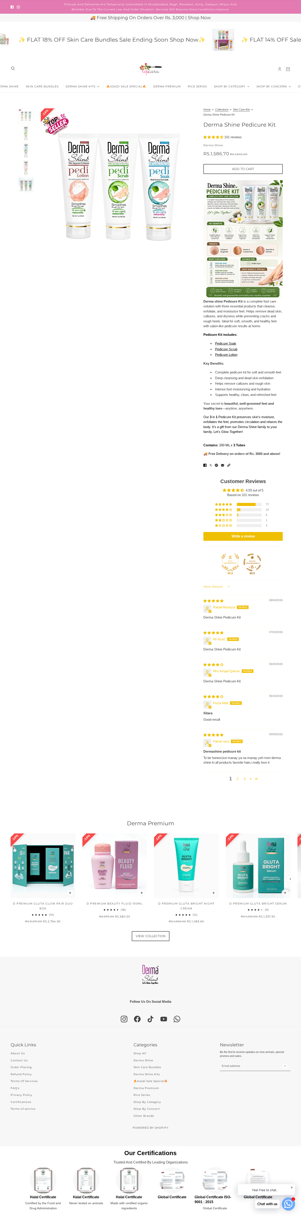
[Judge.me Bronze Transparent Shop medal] (252, 562)
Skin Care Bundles (147, 1067)
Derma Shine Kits (147, 1074)
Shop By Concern (147, 1108)
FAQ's (15, 1088)
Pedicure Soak (225, 343)
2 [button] (237, 779)
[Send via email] (222, 465)
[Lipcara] (150, 69)
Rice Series (142, 1095)
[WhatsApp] (177, 1019)
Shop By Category (147, 1102)
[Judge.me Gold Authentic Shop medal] (230, 562)
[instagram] (18, 7)
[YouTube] (163, 1019)
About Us (18, 1053)
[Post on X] (211, 465)
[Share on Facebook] (205, 465)
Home (207, 109)
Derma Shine (213, 145)
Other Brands (144, 1115)
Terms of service (23, 1108)
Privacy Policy (21, 1095)
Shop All (140, 1053)
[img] (213, 601)
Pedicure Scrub (226, 349)
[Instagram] (124, 1019)
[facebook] (12, 7)
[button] (213, 137)
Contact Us (19, 1060)
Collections (222, 109)
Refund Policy (21, 1074)
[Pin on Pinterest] (216, 465)
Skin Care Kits (241, 109)
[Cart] (288, 69)
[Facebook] (137, 1019)
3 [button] (244, 779)
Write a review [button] (243, 536)
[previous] (11, 879)
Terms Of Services (24, 1081)
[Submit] (285, 1066)
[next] (290, 879)
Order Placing (21, 1067)
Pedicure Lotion (226, 354)
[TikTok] (150, 1019)
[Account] (279, 69)
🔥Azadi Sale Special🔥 (151, 1081)
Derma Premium (150, 823)
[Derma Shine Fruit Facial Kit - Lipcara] (198, 40)
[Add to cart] (70, 892)
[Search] (13, 68)
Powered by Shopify (151, 1127)
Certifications (21, 1102)
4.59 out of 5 (254, 490)
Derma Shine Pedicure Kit (239, 124)
